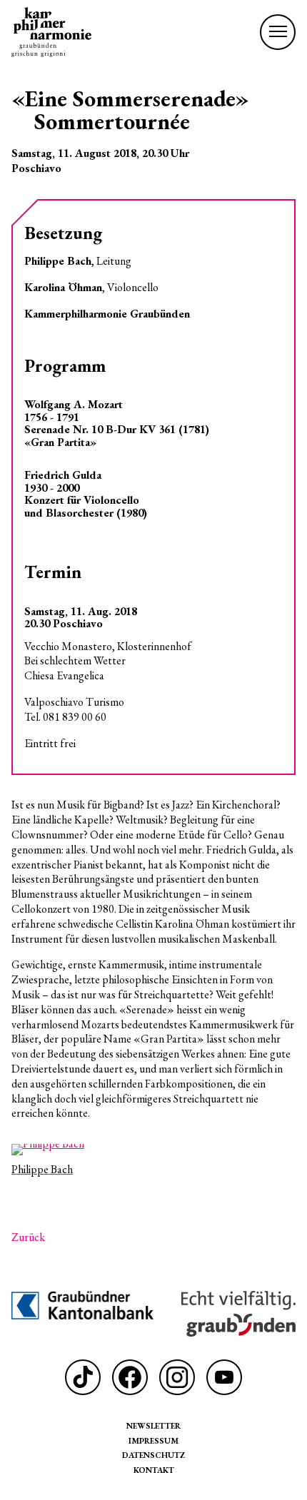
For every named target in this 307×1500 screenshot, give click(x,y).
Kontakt (154, 1469)
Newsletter (153, 1425)
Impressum (153, 1440)
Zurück (28, 1237)
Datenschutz (153, 1454)
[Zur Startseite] (51, 32)
